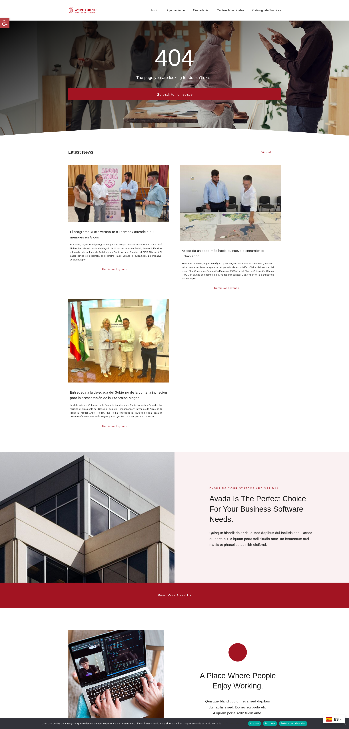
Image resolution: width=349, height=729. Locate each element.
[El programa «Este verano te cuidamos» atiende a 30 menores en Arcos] (118, 193)
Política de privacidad (234, 723)
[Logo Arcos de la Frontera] (83, 8)
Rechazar (270, 723)
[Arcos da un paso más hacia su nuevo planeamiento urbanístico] (230, 203)
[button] (4, 23)
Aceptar (254, 723)
